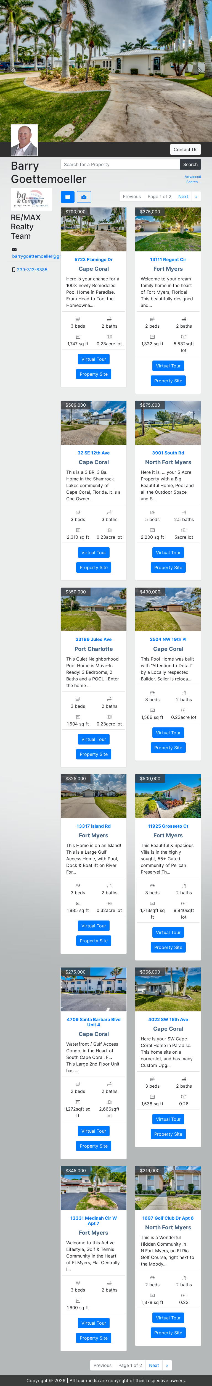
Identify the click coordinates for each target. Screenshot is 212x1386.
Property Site (94, 374)
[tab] (68, 197)
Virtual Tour (93, 359)
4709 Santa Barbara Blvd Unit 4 (94, 1022)
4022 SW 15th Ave (168, 1019)
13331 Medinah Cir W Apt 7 (93, 1220)
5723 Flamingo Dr (94, 259)
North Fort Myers (168, 462)
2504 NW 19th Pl (168, 639)
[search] (120, 164)
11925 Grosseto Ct (168, 826)
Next (183, 196)
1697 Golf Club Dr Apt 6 (168, 1218)
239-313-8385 (32, 269)
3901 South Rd (168, 453)
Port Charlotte (94, 649)
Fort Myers (168, 268)
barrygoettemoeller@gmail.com (45, 256)
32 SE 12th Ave (94, 453)
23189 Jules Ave (94, 639)
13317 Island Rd (94, 826)
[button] (12, 71)
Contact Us (185, 149)
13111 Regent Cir (168, 259)
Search (190, 164)
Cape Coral (94, 268)
